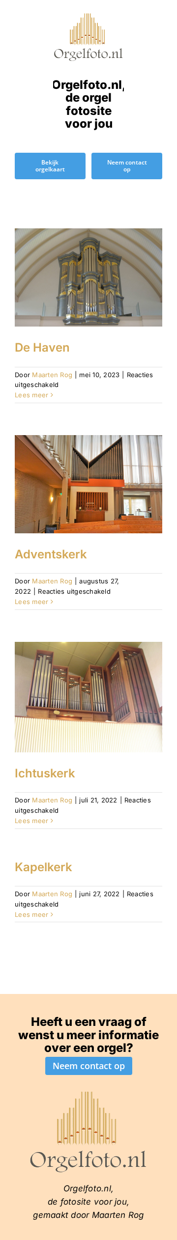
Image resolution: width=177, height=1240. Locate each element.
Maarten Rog (52, 375)
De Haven (42, 347)
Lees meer (31, 395)
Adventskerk (51, 554)
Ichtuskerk (45, 773)
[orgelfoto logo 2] (88, 16)
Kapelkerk (43, 867)
